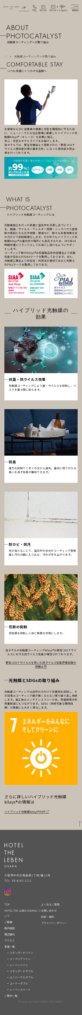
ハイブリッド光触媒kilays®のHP (25, 811)
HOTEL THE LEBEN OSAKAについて (22, 913)
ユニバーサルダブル (21, 977)
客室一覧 (9, 946)
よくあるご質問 (50, 904)
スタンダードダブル (21, 971)
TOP (7, 904)
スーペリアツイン (20, 959)
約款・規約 (47, 916)
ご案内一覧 (10, 995)
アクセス (9, 940)
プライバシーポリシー (54, 923)
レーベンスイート (20, 989)
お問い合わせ (49, 910)
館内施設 (9, 928)
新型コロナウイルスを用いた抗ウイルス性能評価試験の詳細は (41, 664)
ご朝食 (8, 922)
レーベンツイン (19, 965)
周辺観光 (9, 934)
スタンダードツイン (21, 952)
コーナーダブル (19, 983)
